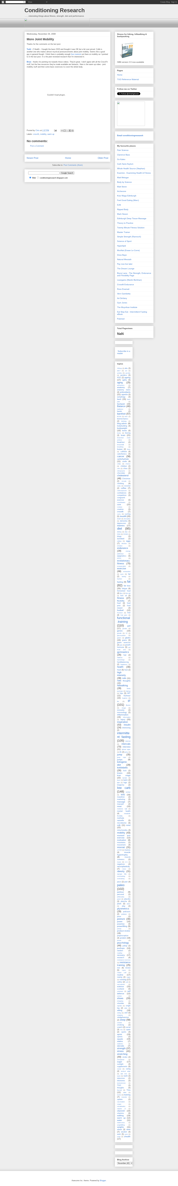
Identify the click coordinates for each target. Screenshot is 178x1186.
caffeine (123, 452)
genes (120, 631)
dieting (119, 532)
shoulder (120, 1003)
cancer (120, 456)
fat (128, 581)
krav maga (123, 775)
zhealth (127, 1136)
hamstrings (121, 660)
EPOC (119, 558)
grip (121, 645)
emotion (119, 546)
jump (119, 754)
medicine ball (122, 809)
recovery (121, 955)
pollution (124, 914)
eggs (128, 541)
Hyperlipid (121, 246)
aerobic (127, 373)
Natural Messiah (124, 259)
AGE (119, 378)
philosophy (120, 897)
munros (127, 850)
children (124, 466)
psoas (119, 940)
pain (126, 882)
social (128, 1027)
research (120, 958)
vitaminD (121, 1111)
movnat (121, 847)
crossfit (36, 134)
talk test (124, 1074)
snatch (120, 1027)
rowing (119, 977)
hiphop (128, 691)
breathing (120, 447)
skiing (119, 1013)
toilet (124, 1092)
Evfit (119, 205)
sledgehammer (123, 1017)
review (127, 968)
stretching (122, 1054)
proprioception (122, 936)
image (124, 708)
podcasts (126, 912)
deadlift (123, 516)
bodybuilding (122, 426)
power (120, 921)
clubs (119, 486)
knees (119, 773)
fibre (121, 593)
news (124, 869)
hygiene (124, 698)
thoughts (120, 1088)
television (121, 1078)
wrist (126, 1134)
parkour (120, 892)
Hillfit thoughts (123, 681)
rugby (128, 977)
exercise (121, 568)
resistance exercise (123, 960)
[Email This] (62, 130)
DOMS (125, 534)
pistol (119, 899)
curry (119, 514)
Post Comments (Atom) (73, 165)
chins (125, 468)
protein (123, 938)
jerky (126, 752)
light (118, 782)
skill (126, 1013)
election (124, 543)
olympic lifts (122, 874)
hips (121, 693)
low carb (123, 788)
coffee (123, 488)
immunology (122, 712)
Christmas (126, 479)
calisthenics (122, 454)
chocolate (121, 473)
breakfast (121, 442)
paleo (120, 885)
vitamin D (121, 1109)
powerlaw (120, 924)
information (126, 717)
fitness (120, 598)
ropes (124, 970)
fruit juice (124, 615)
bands (119, 411)
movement (121, 845)
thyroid (119, 1090)
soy (121, 1029)
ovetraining (120, 878)
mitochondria (122, 830)
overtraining (121, 876)
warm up (50, 134)
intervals (126, 744)
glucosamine (121, 635)
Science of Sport (124, 241)
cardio (124, 461)
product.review (123, 931)
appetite (124, 395)
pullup (125, 946)
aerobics (123, 375)
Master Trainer (123, 232)
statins (120, 1041)
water (119, 1120)
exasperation (121, 566)
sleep (122, 1019)
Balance (121, 406)
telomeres (121, 1081)
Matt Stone (122, 187)
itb (120, 752)
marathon (121, 797)
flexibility (120, 601)
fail (129, 574)
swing (128, 1069)
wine (128, 1129)
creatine (120, 509)
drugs (119, 536)
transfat (124, 1097)
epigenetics (121, 556)
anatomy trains (123, 390)
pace (119, 882)
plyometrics (123, 908)
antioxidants (125, 392)
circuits (124, 481)
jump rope (121, 757)
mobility (43, 134)
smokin (119, 1022)
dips (126, 532)
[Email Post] (55, 130)
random (120, 951)
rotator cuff (121, 972)
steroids (120, 1046)
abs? (118, 371)
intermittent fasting (123, 735)
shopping (120, 1001)
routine (120, 975)
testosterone (121, 1083)
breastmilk (120, 444)
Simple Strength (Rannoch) (129, 237)
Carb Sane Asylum (125, 164)
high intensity (121, 674)
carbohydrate (123, 459)
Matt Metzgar (123, 177)
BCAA (119, 416)
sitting (119, 1010)
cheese (127, 464)
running (123, 979)
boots (119, 433)
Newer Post (32, 158)
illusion (128, 705)
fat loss (127, 586)
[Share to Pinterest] (72, 130)
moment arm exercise (123, 836)
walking (120, 1115)
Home (68, 158)
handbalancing (123, 662)
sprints (120, 1037)
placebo (127, 899)
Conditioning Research (54, 10)
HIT (128, 693)
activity (119, 373)
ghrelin (119, 633)
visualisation (121, 1106)
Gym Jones (122, 303)
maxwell (120, 804)
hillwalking (122, 685)
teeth (126, 1076)
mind (128, 825)
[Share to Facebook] (70, 130)
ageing (127, 377)
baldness (120, 409)
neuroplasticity (123, 866)
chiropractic (121, 471)
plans (128, 904)
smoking (120, 1025)
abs (126, 368)
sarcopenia (121, 984)
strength (121, 1048)
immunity (120, 710)
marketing (121, 799)
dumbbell (120, 539)
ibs (118, 701)
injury (123, 719)
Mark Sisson (122, 214)
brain (123, 435)
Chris (37, 130)
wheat (119, 1129)
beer (126, 416)
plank (119, 904)
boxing (127, 433)
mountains (121, 842)
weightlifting (121, 1125)
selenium (120, 991)
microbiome (121, 823)
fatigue (124, 589)
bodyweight (122, 428)
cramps (119, 507)
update (120, 1099)
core (119, 504)
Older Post (103, 158)
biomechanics (122, 419)
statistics (120, 1044)
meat (119, 806)
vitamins (120, 1113)
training (127, 1095)
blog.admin (122, 423)
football (120, 610)
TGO (119, 1085)
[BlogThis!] (64, 130)
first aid (128, 593)
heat (126, 670)
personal (120, 894)
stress (120, 1051)
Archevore (121, 191)
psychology (123, 942)
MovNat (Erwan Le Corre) (128, 250)
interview (126, 747)
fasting (120, 582)
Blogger (103, 1180)
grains (124, 640)
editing (119, 541)
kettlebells (122, 767)
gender (124, 628)
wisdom (124, 1132)
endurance (122, 548)
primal (119, 929)
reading (119, 953)
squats (120, 1039)
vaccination (121, 1102)
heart (119, 670)
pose (119, 916)
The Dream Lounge (125, 268)
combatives (121, 493)
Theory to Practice (125, 223)
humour (127, 695)
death (119, 519)
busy (128, 449)
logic (125, 783)
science (120, 986)
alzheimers (120, 385)
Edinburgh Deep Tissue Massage (131, 218)
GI (126, 633)
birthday (124, 421)
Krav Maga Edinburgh (126, 196)
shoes (120, 998)
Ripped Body (122, 209)
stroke (124, 1057)
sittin (125, 1008)
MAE (123, 795)
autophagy (121, 397)
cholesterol (122, 475)
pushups (121, 948)
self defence (123, 992)
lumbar (128, 792)
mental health (123, 811)
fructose (120, 613)
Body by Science (124, 182)
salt (127, 982)
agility (124, 380)
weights (120, 1127)
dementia (123, 521)
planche (124, 901)
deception (127, 519)
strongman (120, 1059)
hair (124, 655)
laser (118, 780)
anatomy (121, 387)
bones (124, 431)
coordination (121, 502)
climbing (120, 483)
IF (129, 701)
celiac (119, 464)
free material (76, 54)
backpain (121, 404)
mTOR (119, 850)
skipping (120, 1015)
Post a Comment (37, 146)
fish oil (123, 596)
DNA (118, 534)
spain (128, 1030)
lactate (125, 778)
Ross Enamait (123, 289)
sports (123, 1032)
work (119, 1134)
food (119, 603)
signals (119, 1006)
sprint (119, 1034)
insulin (127, 724)
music (119, 862)
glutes (127, 638)
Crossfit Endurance (125, 284)
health (120, 667)
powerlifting (122, 926)
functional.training (123, 619)
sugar (119, 1062)
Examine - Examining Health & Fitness (134, 173)
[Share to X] (67, 130)
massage (121, 802)
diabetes (121, 525)
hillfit (124, 678)
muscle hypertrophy (123, 853)
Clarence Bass (123, 155)
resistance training (123, 963)
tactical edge (125, 1071)
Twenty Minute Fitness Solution (130, 227)
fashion (119, 579)
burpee (120, 449)
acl (126, 371)
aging (120, 382)
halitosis (120, 657)
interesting (126, 728)
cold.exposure (122, 490)
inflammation (122, 715)
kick (125, 771)
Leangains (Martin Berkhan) (129, 280)
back (119, 399)
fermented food (123, 591)
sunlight (120, 1064)
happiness (123, 664)
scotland (120, 989)
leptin (125, 780)
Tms (128, 1090)
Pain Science (122, 150)
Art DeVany (122, 298)
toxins (119, 1095)
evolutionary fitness (123, 562)
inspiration (122, 722)
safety (119, 982)
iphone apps (126, 749)
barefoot (121, 413)
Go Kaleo (121, 159)
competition (121, 495)
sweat (119, 1069)
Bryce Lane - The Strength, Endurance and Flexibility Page (134, 274)
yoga (118, 1136)
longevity (120, 785)
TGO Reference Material (128, 79)
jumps (119, 759)
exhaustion (126, 571)
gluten (119, 638)
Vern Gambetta (123, 294)
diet (119, 528)
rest (118, 968)
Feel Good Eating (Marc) (128, 200)
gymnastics (123, 652)
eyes (122, 574)
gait (128, 626)
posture (121, 919)
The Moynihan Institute (127, 307)
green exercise (123, 643)
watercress (121, 1122)
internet (127, 741)
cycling (127, 514)
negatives (121, 864)
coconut (127, 486)
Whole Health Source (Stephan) (131, 168)
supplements (122, 1066)
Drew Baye (122, 255)
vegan (119, 1104)
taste (118, 1076)
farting (124, 576)
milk (119, 825)
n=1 (126, 862)
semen (119, 996)
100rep (119, 368)
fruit (128, 613)
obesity (121, 871)
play (123, 906)
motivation (121, 840)
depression (121, 523)
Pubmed (120, 319)
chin (118, 468)
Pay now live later (125, 264)
